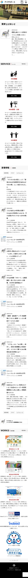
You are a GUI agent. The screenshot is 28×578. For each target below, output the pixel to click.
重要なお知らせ (15, 37)
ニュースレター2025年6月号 (15, 239)
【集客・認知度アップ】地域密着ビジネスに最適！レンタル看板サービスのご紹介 (16, 318)
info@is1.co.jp (18, 569)
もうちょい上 (20, 173)
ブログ (12, 173)
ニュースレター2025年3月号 (15, 304)
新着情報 (6, 173)
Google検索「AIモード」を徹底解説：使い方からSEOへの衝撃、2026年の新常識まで (17, 280)
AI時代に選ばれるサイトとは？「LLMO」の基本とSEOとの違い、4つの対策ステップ (16, 253)
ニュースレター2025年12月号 (16, 373)
